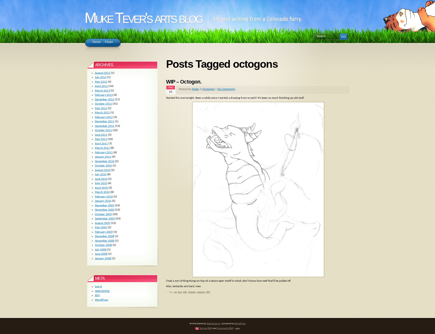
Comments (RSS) (225, 328)
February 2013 (104, 95)
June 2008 (101, 253)
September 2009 (105, 218)
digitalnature (213, 323)
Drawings (209, 89)
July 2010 (100, 174)
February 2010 (104, 196)
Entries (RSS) (206, 328)
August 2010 (102, 170)
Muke (195, 89)
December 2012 (104, 99)
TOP (237, 328)
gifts (185, 292)
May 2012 (101, 108)
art (175, 292)
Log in (98, 286)
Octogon (192, 292)
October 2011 (103, 130)
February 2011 (104, 152)
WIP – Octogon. (183, 82)
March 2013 (102, 90)
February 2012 (104, 117)
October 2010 (103, 165)
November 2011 (104, 126)
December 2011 (104, 121)
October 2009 (103, 214)
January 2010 (103, 200)
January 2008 (103, 258)
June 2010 (101, 179)
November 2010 (104, 161)
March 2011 (102, 148)
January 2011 (103, 156)
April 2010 (101, 187)
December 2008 (104, 236)
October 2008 (103, 245)
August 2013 (102, 73)
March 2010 (102, 192)
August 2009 (102, 223)
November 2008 (104, 240)
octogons (201, 292)
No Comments (226, 89)
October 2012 (103, 103)
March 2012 (102, 112)
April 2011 (101, 143)
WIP (208, 292)
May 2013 (101, 81)
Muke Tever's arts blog (143, 18)
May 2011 (101, 139)
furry (180, 292)
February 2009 (104, 232)
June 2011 (101, 134)
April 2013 (101, 86)
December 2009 (104, 205)
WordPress (101, 299)
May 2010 (101, 183)
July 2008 (100, 249)
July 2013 (100, 77)
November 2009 (104, 209)
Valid (102, 291)
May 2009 (101, 227)
